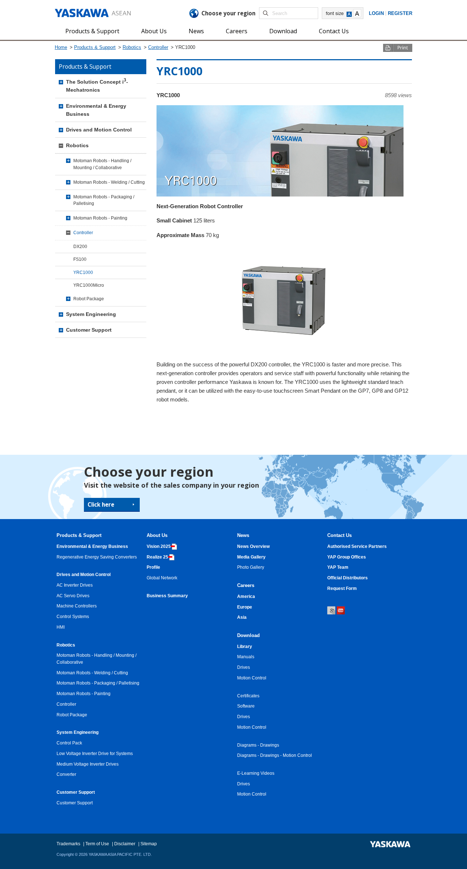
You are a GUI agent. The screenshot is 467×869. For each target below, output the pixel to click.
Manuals (245, 656)
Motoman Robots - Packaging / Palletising (103, 200)
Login (376, 13)
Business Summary (167, 595)
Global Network (162, 577)
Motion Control (251, 677)
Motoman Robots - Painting (100, 218)
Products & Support (92, 31)
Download (283, 31)
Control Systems (73, 616)
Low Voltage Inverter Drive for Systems (95, 753)
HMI (61, 627)
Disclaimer (124, 843)
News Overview (253, 546)
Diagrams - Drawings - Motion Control (274, 755)
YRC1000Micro (88, 285)
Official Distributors (347, 577)
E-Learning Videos (255, 773)
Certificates (248, 695)
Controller (158, 47)
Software (246, 706)
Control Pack (69, 742)
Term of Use (97, 843)
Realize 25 (157, 556)
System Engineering (91, 314)
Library (244, 646)
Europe (244, 607)
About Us (154, 31)
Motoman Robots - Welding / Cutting (109, 182)
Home (61, 47)
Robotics (132, 47)
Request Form (342, 588)
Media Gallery (251, 556)
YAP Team (337, 567)
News (196, 31)
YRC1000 (83, 272)
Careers (236, 31)
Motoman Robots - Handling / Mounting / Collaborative (102, 164)
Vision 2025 (159, 546)
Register (400, 13)
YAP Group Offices (346, 556)
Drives (243, 667)
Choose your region (228, 13)
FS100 (79, 259)
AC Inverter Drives (75, 585)
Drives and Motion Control (99, 130)
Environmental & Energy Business (96, 110)
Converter (66, 774)
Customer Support (89, 330)
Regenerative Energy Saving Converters (97, 556)
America (246, 596)
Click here (101, 504)
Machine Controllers (77, 605)
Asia (242, 617)
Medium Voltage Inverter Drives (88, 764)
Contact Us (334, 31)
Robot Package (88, 298)
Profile (153, 567)
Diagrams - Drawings (258, 745)
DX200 (80, 246)
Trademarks (68, 843)
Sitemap (148, 843)
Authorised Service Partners (357, 546)
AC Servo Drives (73, 595)
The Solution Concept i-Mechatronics (97, 85)
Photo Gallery (250, 567)
